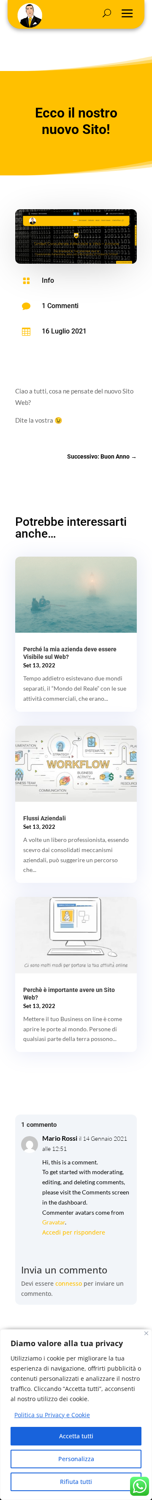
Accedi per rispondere (73, 1232)
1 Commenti (60, 306)
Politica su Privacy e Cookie (52, 1415)
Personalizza (76, 1459)
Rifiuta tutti (76, 1482)
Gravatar (53, 1222)
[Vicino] (146, 1333)
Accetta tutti (76, 1436)
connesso (68, 1283)
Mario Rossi (59, 1138)
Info (48, 280)
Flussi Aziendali (44, 818)
